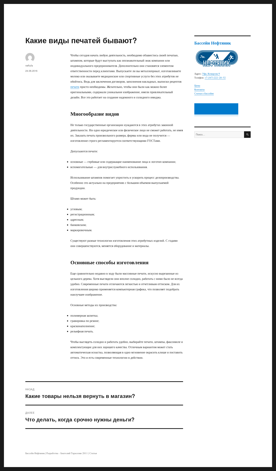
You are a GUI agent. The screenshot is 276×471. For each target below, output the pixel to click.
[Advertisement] (217, 109)
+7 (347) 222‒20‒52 (215, 77)
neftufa (29, 65)
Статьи (93, 453)
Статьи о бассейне (204, 93)
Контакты (199, 89)
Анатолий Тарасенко (71, 453)
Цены (197, 85)
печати (74, 87)
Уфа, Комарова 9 (211, 73)
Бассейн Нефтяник (35, 453)
